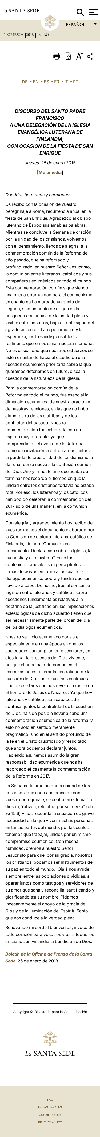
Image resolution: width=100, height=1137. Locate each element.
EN (36, 81)
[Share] (91, 57)
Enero (42, 34)
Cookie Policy (50, 1115)
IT (66, 81)
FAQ (50, 1100)
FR (56, 81)
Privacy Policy (50, 1122)
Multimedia (50, 172)
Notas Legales (50, 1107)
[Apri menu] (93, 12)
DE (25, 81)
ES (46, 81)
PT (75, 81)
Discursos (14, 34)
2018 (30, 34)
